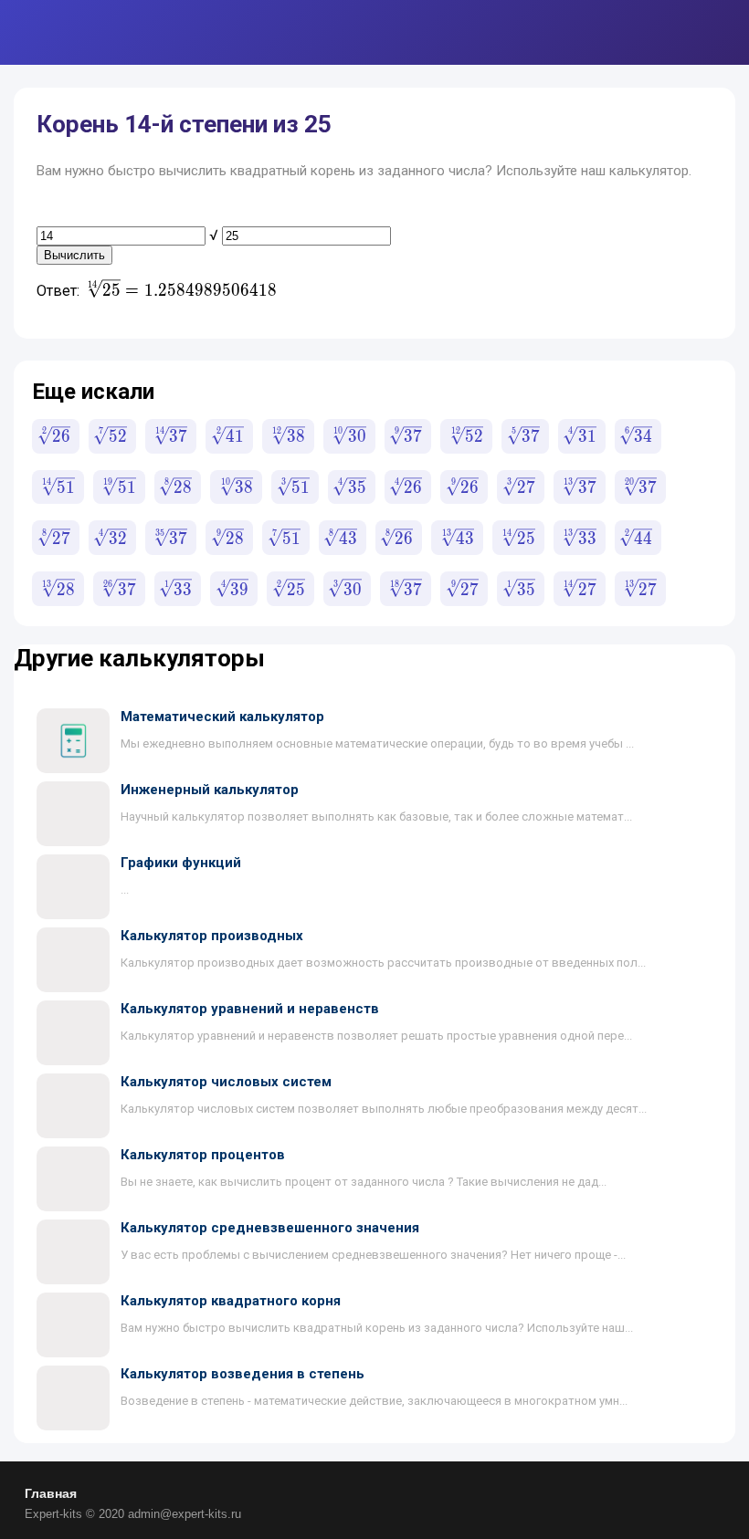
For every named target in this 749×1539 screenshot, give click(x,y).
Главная (51, 1493)
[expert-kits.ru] (89, 32)
